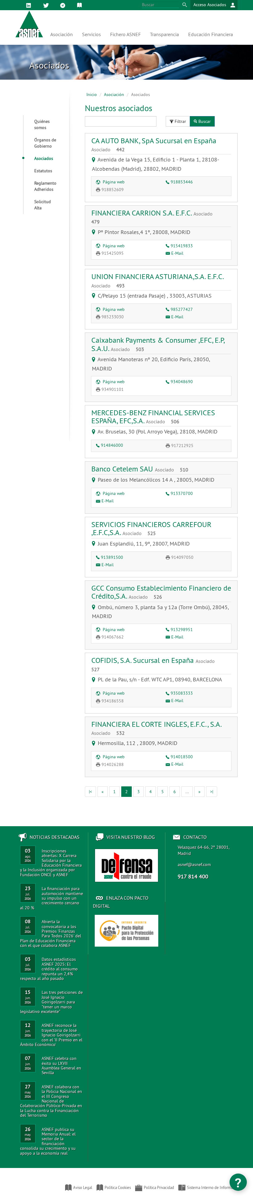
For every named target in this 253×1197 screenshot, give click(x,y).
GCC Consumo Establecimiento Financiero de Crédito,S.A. (161, 592)
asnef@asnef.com (194, 864)
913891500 (112, 557)
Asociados (43, 158)
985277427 (182, 309)
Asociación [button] (61, 34)
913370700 (182, 493)
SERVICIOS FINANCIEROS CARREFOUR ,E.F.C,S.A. (151, 528)
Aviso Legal (82, 1187)
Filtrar (180, 121)
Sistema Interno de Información (213, 1187)
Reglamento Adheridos (45, 186)
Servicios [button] (91, 34)
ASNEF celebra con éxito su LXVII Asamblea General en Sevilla (61, 1065)
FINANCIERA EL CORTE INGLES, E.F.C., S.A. (156, 727)
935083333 (182, 693)
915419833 (182, 246)
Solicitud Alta (42, 205)
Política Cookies (118, 1187)
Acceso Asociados (210, 4)
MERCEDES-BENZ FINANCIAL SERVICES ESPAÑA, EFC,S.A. (153, 416)
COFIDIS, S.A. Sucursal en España (153, 663)
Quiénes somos (42, 124)
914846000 (112, 445)
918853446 (182, 182)
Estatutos (43, 171)
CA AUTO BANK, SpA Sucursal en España (153, 144)
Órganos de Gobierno (45, 143)
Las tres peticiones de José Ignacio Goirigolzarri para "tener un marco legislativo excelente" (51, 1002)
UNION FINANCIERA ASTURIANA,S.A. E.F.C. (157, 280)
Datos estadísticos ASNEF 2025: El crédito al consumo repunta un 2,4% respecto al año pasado (49, 968)
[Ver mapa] (94, 159)
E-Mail (177, 253)
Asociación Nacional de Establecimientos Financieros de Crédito (14, 1185)
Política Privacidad (159, 1187)
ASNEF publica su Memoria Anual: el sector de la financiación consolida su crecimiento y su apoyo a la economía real (48, 1141)
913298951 (182, 629)
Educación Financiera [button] (210, 34)
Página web (113, 182)
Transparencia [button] (164, 34)
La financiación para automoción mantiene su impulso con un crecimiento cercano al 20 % (51, 898)
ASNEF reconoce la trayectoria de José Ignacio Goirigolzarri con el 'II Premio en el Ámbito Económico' (51, 1035)
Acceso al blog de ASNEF (126, 865)
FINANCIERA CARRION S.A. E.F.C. (152, 216)
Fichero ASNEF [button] (125, 34)
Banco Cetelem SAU (139, 468)
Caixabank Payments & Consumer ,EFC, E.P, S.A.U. (157, 344)
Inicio (91, 94)
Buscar (204, 121)
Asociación (114, 94)
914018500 (182, 757)
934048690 (182, 381)
